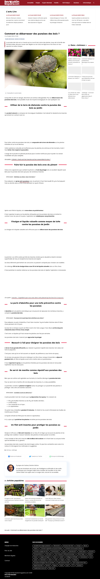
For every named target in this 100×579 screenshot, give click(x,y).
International (84, 557)
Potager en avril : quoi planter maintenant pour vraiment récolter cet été (14, 500)
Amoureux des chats (68, 545)
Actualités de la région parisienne (42, 545)
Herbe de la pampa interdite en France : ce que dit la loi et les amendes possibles (33, 500)
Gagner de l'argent (45, 557)
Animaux (8, 450)
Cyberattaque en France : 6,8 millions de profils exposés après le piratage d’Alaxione (59, 20)
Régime (55, 565)
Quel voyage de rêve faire (79, 562)
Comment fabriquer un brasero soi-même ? (74, 77)
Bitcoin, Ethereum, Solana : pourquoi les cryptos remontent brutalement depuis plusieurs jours (15, 21)
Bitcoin (85, 545)
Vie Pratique (66, 3)
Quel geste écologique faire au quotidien (44, 562)
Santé (61, 565)
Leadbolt (7, 576)
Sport (67, 565)
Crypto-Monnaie (47, 3)
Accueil (7, 530)
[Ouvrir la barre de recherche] (93, 3)
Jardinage (14, 450)
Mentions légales (10, 555)
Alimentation (57, 545)
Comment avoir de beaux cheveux (73, 548)
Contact (7, 560)
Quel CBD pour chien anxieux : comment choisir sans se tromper (54, 499)
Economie (91, 551)
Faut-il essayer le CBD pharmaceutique (64, 554)
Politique (75, 560)
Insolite (61, 557)
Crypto (64, 551)
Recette (48, 565)
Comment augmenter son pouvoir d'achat (51, 548)
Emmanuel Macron (38, 554)
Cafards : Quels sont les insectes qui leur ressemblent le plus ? (31, 159)
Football (90, 554)
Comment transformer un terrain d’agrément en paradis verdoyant (34, 519)
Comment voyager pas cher (41, 551)
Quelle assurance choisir (63, 562)
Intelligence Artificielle (71, 557)
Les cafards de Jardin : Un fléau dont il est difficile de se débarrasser (74, 95)
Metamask (43, 560)
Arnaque (79, 545)
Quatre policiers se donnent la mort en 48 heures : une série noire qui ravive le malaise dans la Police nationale (81, 21)
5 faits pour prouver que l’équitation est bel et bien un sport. (88, 78)
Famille (56, 3)
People (38, 3)
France (35, 557)
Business (76, 3)
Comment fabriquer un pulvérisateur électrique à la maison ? (88, 61)
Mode (50, 560)
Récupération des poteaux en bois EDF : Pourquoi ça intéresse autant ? (55, 519)
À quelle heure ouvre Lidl (40, 568)
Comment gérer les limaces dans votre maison (14, 519)
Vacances (79, 565)
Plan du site (8, 550)
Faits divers (49, 554)
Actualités (30, 3)
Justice (35, 560)
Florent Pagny (81, 554)
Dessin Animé (82, 551)
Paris (56, 560)
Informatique (87, 3)
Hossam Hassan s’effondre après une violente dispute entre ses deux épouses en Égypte (37, 20)
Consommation (55, 551)
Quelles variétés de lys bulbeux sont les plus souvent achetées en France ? (74, 61)
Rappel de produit (38, 565)
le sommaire (14, 93)
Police (68, 560)
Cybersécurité (72, 551)
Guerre (54, 557)
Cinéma (36, 548)
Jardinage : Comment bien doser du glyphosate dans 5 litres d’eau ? (88, 95)
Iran (91, 557)
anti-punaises (24, 181)
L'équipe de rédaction (11, 545)
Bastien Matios (34, 465)
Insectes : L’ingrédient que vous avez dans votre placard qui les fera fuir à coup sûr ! (38, 297)
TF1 (73, 565)
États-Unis (51, 568)
